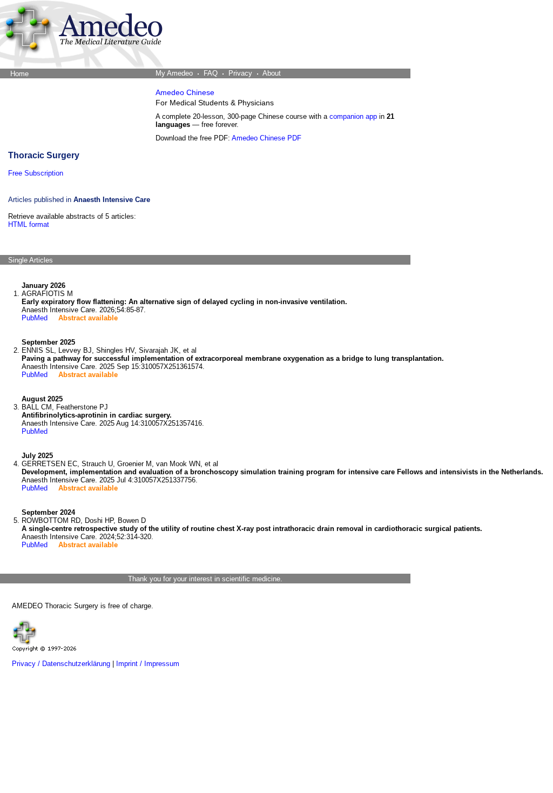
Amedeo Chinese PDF (266, 138)
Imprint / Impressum (147, 664)
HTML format (28, 224)
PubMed (35, 318)
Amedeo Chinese (185, 92)
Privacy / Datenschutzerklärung (61, 664)
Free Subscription (35, 173)
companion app (353, 116)
